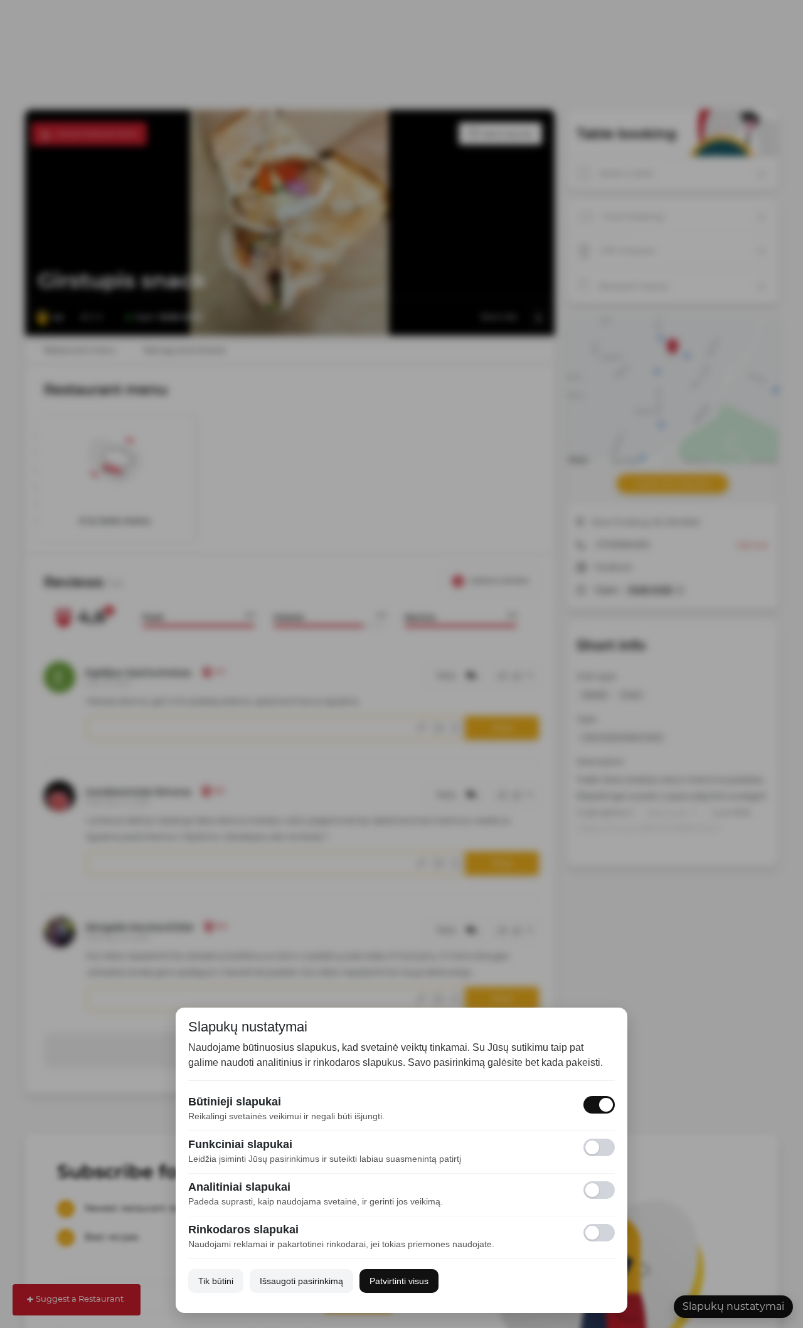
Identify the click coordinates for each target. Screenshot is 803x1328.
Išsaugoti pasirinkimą (301, 1281)
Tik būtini (215, 1281)
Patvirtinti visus (399, 1281)
